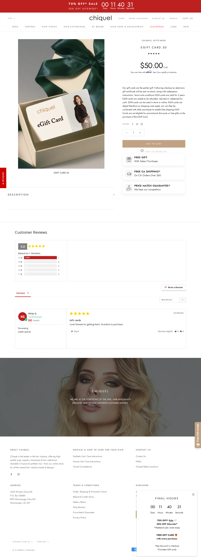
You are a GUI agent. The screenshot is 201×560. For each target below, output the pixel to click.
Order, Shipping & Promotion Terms (90, 491)
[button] (176, 331)
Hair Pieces (49, 26)
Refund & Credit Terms (83, 496)
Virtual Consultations (82, 466)
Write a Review (175, 287)
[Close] (193, 494)
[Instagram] (18, 474)
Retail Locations (138, 18)
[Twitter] (137, 124)
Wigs (15, 26)
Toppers (30, 26)
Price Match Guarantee (83, 512)
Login (121, 18)
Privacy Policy (79, 517)
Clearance (157, 26)
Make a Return (79, 502)
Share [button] (76, 331)
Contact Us (141, 456)
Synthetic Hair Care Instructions (87, 456)
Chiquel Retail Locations (147, 466)
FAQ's (138, 461)
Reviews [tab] (20, 293)
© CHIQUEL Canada (24, 550)
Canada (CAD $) (21, 542)
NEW (186, 26)
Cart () (188, 18)
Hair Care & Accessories (127, 26)
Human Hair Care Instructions (86, 461)
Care (174, 26)
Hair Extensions (74, 26)
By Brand (98, 26)
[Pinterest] (142, 124)
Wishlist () (158, 18)
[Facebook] (132, 124)
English (41, 542)
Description (18, 194)
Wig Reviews (79, 507)
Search (174, 18)
